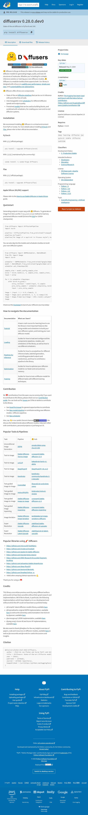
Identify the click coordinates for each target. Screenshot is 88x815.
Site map (44, 761)
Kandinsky (21, 476)
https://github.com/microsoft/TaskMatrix (21, 546)
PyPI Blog (43, 694)
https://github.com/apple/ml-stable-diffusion (22, 552)
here (45, 607)
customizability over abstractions (22, 87)
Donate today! (44, 749)
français (20, 783)
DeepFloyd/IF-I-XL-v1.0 (40, 469)
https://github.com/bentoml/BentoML (20, 569)
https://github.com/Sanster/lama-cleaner (21, 555)
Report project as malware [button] (71, 209)
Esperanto (45, 785)
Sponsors (62, 4)
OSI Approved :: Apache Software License (69, 172)
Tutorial (7, 328)
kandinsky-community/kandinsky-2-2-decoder (41, 476)
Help (46, 4)
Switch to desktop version (44, 771)
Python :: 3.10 (66, 193)
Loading (7, 342)
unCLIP (20, 463)
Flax (4, 129)
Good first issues (15, 407)
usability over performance (31, 84)
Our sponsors (44, 706)
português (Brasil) (36, 783)
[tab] (10, 42)
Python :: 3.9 (65, 191)
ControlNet (22, 485)
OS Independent (67, 180)
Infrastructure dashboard (43, 697)
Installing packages (16, 694)
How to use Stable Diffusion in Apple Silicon (32, 196)
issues (25, 400)
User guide (16, 700)
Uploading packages (16, 697)
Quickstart (17, 305)
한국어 (52, 785)
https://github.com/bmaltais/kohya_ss (20, 572)
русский (84, 783)
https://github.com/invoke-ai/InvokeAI (20, 549)
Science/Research (67, 164)
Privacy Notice (43, 727)
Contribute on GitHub (70, 697)
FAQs (17, 706)
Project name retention (16, 703)
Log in (71, 4)
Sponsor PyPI (71, 703)
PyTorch (45, 127)
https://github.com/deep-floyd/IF (18, 566)
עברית (39, 785)
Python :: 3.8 (65, 189)
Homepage (64, 54)
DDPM (20, 446)
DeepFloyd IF (22, 469)
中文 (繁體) (76, 783)
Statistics (44, 700)
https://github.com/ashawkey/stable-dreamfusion (24, 563)
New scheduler (14, 416)
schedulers (27, 101)
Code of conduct (43, 724)
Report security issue (44, 721)
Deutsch (60, 783)
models (17, 106)
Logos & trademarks (44, 703)
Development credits (69, 706)
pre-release (36, 12)
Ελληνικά (53, 783)
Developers (65, 160)
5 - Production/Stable (69, 153)
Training (7, 379)
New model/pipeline (16, 410)
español (14, 783)
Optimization (9, 369)
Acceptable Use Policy (43, 730)
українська (45, 783)
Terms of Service (43, 718)
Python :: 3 (65, 186)
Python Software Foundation (43, 755)
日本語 (26, 783)
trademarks (64, 753)
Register (80, 4)
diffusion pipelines (24, 95)
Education (64, 162)
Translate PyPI (70, 700)
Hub (33, 216)
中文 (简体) (67, 783)
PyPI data (62, 63)
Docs (53, 4)
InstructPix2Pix (23, 492)
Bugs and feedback (71, 694)
